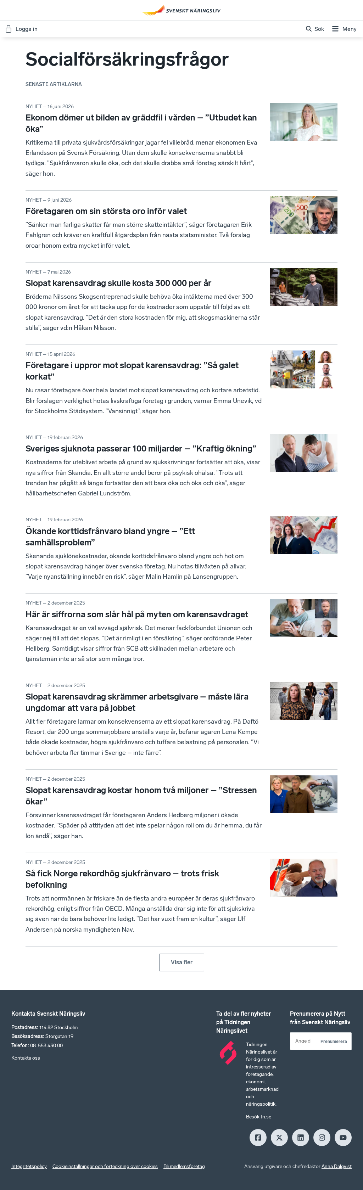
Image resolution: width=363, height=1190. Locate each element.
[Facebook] (258, 1137)
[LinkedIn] (300, 1137)
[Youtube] (343, 1137)
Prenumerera (333, 1041)
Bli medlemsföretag (184, 1166)
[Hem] (181, 10)
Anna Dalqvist (337, 1166)
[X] (279, 1137)
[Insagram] (321, 1137)
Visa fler (181, 962)
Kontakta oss (25, 1058)
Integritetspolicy (29, 1166)
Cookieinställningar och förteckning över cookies (105, 1166)
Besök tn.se (258, 1117)
